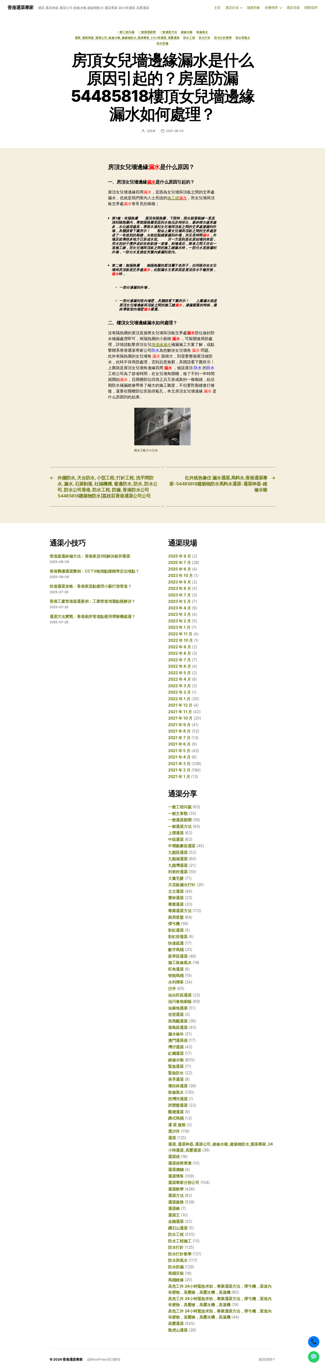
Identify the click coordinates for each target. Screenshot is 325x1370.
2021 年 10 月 (180, 718)
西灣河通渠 (178, 1098)
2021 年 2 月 (179, 770)
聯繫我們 (310, 8)
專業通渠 (176, 904)
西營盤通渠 (178, 1105)
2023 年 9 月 (179, 582)
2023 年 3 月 (179, 614)
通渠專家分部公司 (183, 1182)
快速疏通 (176, 943)
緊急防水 (176, 1073)
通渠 (172, 1137)
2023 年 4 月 (179, 608)
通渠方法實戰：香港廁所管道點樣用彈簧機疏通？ (92, 616)
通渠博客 (176, 1176)
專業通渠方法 (179, 910)
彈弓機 (174, 923)
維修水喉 (187, 32)
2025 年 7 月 (179, 562)
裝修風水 (202, 32)
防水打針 (204, 37)
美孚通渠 (176, 1079)
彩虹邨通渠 (178, 936)
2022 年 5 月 (179, 673)
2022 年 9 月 (179, 647)
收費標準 (271, 8)
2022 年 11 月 (180, 634)
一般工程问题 (125, 32)
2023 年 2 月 (179, 621)
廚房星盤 (176, 917)
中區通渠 (176, 839)
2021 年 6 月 (179, 744)
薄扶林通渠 (178, 1086)
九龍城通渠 (178, 858)
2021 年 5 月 (179, 750)
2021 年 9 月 (179, 724)
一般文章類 (178, 813)
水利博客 (176, 982)
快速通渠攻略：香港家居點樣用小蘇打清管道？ (90, 586)
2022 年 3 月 (179, 685)
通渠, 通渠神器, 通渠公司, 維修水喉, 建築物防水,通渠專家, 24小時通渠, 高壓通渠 (127, 37)
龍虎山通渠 (178, 1330)
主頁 (217, 8)
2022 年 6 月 (179, 666)
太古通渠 (176, 891)
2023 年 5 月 (179, 601)
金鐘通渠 (176, 1221)
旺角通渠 (176, 969)
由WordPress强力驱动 (103, 1359)
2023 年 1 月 (179, 627)
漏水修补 (176, 1034)
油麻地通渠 (178, 1008)
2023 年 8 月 (179, 588)
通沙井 (174, 1131)
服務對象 (253, 8)
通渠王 (174, 1215)
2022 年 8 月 (179, 653)
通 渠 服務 (176, 1124)
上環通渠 (176, 832)
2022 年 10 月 (180, 640)
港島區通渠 (178, 1027)
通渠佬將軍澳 (179, 1163)
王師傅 (151, 131)
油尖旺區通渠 (179, 995)
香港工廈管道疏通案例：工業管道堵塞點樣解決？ (92, 601)
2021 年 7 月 (179, 737)
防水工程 (189, 37)
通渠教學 (176, 1189)
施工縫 (177, 198)
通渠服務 (176, 1202)
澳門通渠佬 (178, 1040)
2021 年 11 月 (180, 711)
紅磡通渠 (176, 1053)
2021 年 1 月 (179, 776)
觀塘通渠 (176, 1111)
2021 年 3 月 (179, 763)
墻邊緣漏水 (161, 344)
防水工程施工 (179, 1241)
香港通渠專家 (20, 7)
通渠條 (174, 1208)
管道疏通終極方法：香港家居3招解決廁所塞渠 (90, 556)
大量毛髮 (176, 878)
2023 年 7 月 (179, 595)
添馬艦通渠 (178, 1021)
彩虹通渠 (176, 930)
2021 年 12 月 (180, 705)
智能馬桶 (176, 975)
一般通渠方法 (168, 32)
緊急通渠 (176, 1066)
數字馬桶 (176, 949)
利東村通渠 (178, 871)
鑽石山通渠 (178, 1228)
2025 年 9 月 (179, 556)
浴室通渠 (176, 1014)
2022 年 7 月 (179, 660)
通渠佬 (174, 1156)
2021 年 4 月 (179, 757)
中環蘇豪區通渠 (181, 845)
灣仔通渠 (176, 1047)
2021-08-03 (174, 131)
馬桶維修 (176, 1280)
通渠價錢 (176, 1169)
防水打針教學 (223, 37)
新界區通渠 (178, 956)
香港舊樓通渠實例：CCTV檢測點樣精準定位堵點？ (94, 571)
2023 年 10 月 (180, 575)
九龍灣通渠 (178, 865)
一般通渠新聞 (147, 32)
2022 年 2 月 (179, 692)
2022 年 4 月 (179, 679)
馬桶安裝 (176, 1273)
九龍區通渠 (178, 852)
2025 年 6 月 (179, 569)
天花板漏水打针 (181, 884)
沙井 (172, 988)
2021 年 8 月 (179, 731)
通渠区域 (231, 8)
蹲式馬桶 (176, 1118)
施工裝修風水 (179, 962)
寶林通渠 (176, 897)
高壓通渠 (176, 1323)
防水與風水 (243, 37)
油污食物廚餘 (179, 1001)
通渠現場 (293, 8)
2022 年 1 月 (179, 698)
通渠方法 (176, 1195)
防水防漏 (162, 43)
